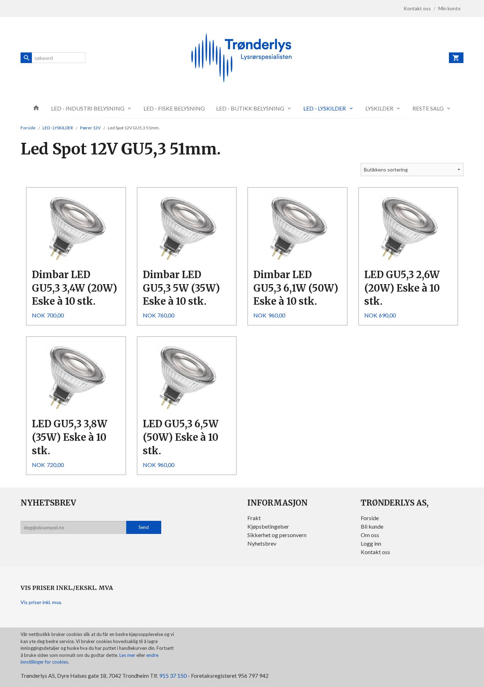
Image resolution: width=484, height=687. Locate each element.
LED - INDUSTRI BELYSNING (87, 108)
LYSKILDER (379, 108)
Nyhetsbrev (261, 543)
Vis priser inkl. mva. (41, 602)
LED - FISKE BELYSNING (174, 108)
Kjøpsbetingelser (268, 526)
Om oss (370, 534)
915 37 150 (173, 675)
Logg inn (371, 543)
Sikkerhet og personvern (276, 534)
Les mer (127, 655)
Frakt (254, 517)
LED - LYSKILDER (324, 108)
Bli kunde (372, 526)
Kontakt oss (375, 551)
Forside (28, 127)
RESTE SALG (428, 108)
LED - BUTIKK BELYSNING (250, 108)
